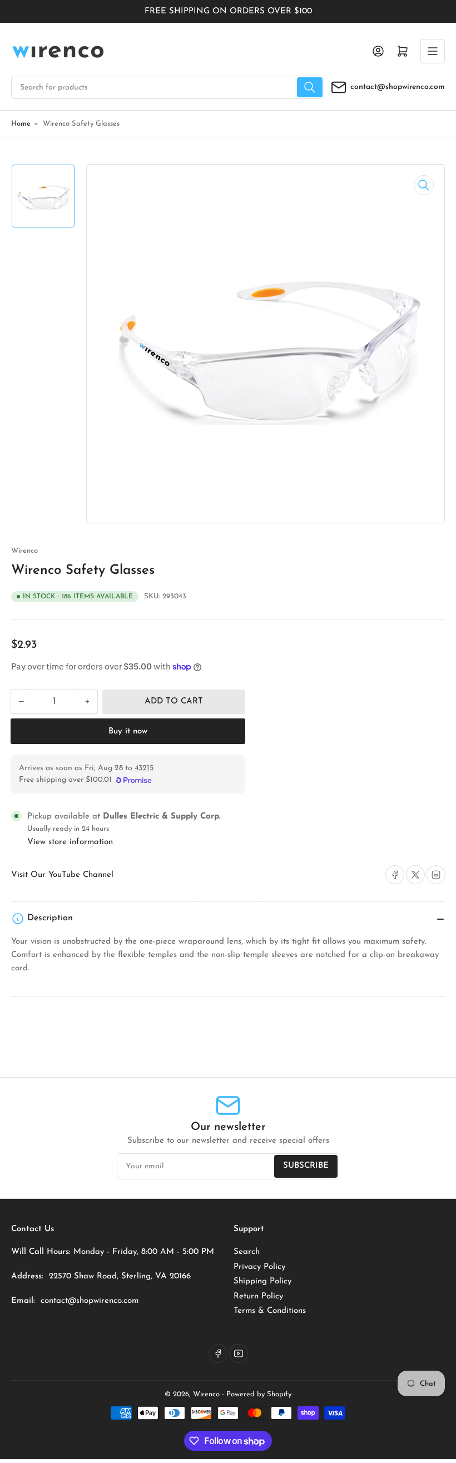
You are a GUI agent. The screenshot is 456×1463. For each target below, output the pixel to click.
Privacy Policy (259, 1267)
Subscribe (306, 1166)
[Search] (310, 87)
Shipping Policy (262, 1281)
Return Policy (258, 1296)
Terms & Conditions (270, 1311)
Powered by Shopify (258, 1394)
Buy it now (127, 731)
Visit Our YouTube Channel (62, 875)
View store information (70, 842)
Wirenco (24, 550)
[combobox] (167, 87)
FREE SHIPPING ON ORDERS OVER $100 (228, 11)
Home (21, 123)
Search (247, 1252)
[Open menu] (432, 51)
